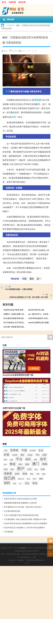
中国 (24, 450)
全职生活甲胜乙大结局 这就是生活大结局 (20, 498)
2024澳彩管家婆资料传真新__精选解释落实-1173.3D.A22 (15, 318)
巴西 (8, 91)
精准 (25, 473)
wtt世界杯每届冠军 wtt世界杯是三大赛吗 (40, 318)
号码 (37, 454)
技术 (5, 464)
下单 (5, 450)
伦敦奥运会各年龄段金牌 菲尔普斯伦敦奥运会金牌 (15, 309)
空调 (43, 469)
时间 (20, 464)
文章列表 (12, 2)
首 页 (4, 2)
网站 (31, 474)
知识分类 (22, 2)
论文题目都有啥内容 (12, 511)
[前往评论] (50, 547)
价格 (6, 454)
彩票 (35, 460)
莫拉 (36, 99)
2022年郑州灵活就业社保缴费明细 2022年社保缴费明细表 (27, 523)
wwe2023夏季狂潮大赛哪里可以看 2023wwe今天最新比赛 (40, 322)
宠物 (11, 460)
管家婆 (8, 473)
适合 (27, 483)
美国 (37, 474)
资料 (7, 482)
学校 (5, 460)
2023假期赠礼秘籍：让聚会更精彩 (19, 289)
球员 (5, 469)
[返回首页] (50, 541)
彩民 (28, 459)
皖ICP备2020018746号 (31, 551)
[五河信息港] (26, 10)
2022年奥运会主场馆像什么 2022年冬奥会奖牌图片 (24, 527)
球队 (12, 469)
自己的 (9, 477)
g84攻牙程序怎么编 (36, 309)
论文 (28, 479)
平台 (19, 458)
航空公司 (21, 479)
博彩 (22, 454)
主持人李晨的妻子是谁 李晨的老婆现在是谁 (21, 515)
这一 (16, 116)
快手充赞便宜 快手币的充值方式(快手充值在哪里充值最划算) (15, 322)
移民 (36, 469)
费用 (41, 478)
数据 (12, 464)
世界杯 (14, 450)
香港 (34, 483)
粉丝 (17, 473)
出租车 (14, 455)
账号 (34, 479)
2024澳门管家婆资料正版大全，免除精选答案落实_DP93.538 (15, 326)
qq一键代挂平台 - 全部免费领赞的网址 (40, 314)
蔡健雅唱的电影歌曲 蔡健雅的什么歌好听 (20, 502)
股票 (43, 474)
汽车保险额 (8, 531)
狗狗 (44, 464)
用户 (20, 468)
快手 (43, 459)
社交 (30, 469)
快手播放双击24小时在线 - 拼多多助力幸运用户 (23, 507)
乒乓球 (32, 450)
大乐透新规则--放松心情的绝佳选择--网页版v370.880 (25, 519)
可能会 (29, 455)
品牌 (44, 454)
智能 (27, 464)
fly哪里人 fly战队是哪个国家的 (15, 314)
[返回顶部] (50, 553)
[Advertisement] (26, 592)
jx (8, 51)
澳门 (35, 463)
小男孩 (26, 563)
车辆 (14, 483)
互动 (40, 450)
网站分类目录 (39, 548)
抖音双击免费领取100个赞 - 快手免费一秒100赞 (28, 297)
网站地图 (19, 551)
